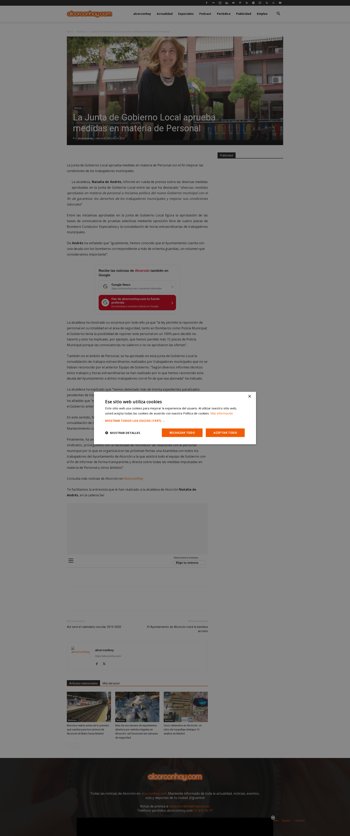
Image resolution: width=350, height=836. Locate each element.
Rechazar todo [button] (182, 433)
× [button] (249, 396)
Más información (221, 413)
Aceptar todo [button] (225, 433)
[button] (175, 420)
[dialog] (175, 418)
